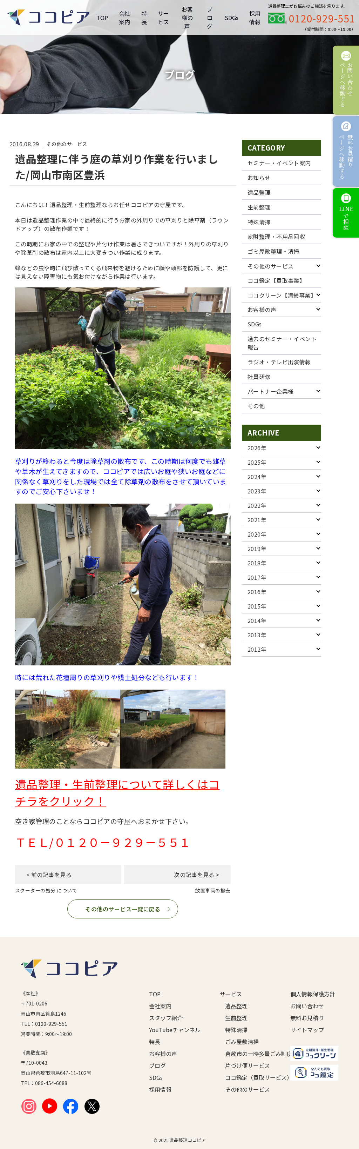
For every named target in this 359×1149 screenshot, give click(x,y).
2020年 (257, 534)
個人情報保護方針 (312, 994)
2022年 (257, 505)
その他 (256, 405)
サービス (163, 17)
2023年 (257, 491)
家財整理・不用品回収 (276, 236)
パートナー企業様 (271, 391)
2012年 (257, 649)
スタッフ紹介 (166, 1018)
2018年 (257, 563)
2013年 (257, 635)
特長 (144, 17)
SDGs (231, 17)
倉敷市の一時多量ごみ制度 (246, 1053)
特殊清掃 (259, 222)
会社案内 (124, 17)
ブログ (209, 17)
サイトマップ (307, 1029)
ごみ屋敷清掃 (242, 1041)
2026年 (257, 448)
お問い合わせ (307, 1006)
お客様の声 (187, 17)
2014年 (257, 620)
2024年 (257, 476)
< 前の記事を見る (49, 874)
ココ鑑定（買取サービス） (246, 1077)
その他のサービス (271, 266)
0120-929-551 (322, 18)
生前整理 (259, 207)
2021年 (257, 520)
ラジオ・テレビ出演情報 (279, 362)
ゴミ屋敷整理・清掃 (273, 251)
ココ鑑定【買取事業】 (276, 280)
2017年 (257, 577)
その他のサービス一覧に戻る (122, 909)
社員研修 (259, 376)
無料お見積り (307, 1018)
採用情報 (254, 17)
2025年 (257, 462)
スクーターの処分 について (46, 890)
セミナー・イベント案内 (279, 163)
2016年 (257, 591)
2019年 (257, 548)
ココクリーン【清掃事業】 (282, 295)
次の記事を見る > (196, 874)
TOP (102, 17)
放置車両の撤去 (212, 890)
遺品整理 (259, 192)
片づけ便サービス (246, 1065)
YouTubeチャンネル (173, 1029)
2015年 (257, 606)
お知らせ (259, 177)
